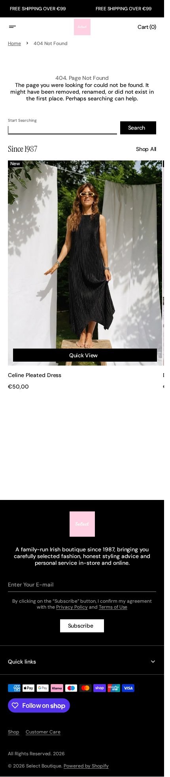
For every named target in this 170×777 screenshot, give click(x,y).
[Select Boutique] (82, 524)
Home (14, 43)
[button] (17, 26)
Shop (13, 732)
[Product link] (82, 271)
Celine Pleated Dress (34, 367)
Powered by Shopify (86, 766)
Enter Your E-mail (30, 584)
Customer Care (43, 732)
